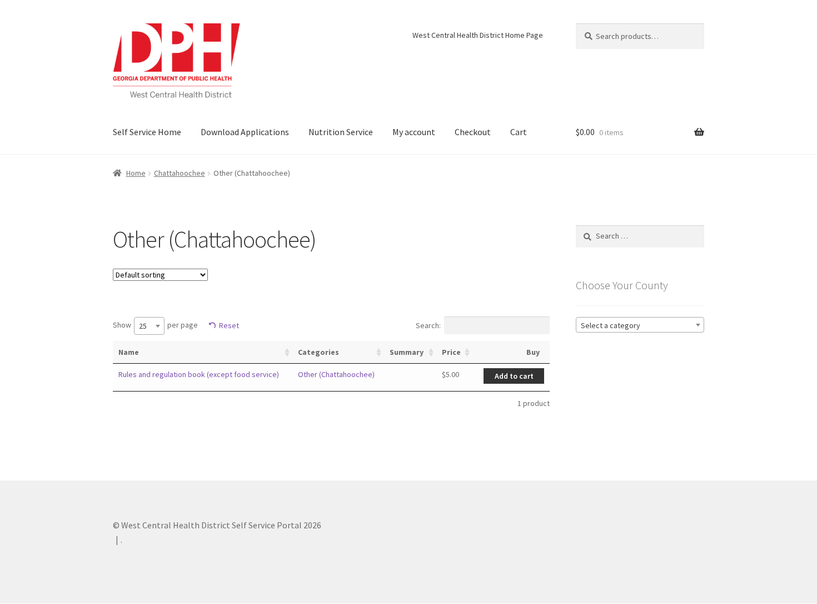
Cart (518, 131)
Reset (229, 325)
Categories (318, 352)
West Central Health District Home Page (477, 35)
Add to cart (514, 376)
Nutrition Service (340, 131)
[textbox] (640, 325)
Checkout (473, 131)
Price (451, 352)
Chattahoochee (179, 173)
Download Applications (245, 131)
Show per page (155, 325)
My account (413, 131)
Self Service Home (147, 131)
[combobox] (149, 326)
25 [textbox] (143, 326)
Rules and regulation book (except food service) (198, 374)
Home (136, 173)
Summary (407, 352)
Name (128, 352)
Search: (428, 325)
